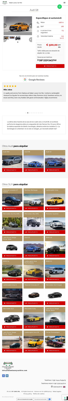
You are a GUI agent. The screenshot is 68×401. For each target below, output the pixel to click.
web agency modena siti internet (8, 396)
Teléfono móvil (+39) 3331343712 (53, 383)
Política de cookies (38, 393)
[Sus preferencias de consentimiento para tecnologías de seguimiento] (65, 398)
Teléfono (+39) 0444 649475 (55, 380)
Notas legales (57, 391)
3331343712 (58, 387)
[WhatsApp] (59, 6)
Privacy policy (28, 393)
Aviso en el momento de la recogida (25, 399)
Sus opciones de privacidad (40, 399)
